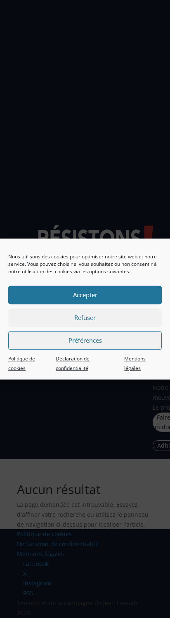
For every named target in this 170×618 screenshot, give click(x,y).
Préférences (85, 340)
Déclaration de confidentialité (73, 363)
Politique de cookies (21, 363)
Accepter (85, 295)
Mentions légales (135, 363)
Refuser (85, 317)
